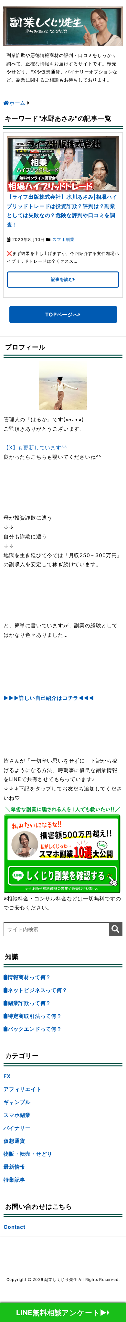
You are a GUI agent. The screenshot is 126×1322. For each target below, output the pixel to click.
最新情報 (14, 1166)
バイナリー (17, 1128)
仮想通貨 (14, 1141)
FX (7, 1076)
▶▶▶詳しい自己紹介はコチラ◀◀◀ (49, 698)
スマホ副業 (63, 239)
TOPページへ (62, 314)
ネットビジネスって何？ (38, 990)
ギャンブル (17, 1102)
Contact (15, 1227)
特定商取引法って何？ (35, 1016)
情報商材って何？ (29, 977)
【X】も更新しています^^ (35, 447)
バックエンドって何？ (35, 1029)
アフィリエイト (23, 1089)
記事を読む (62, 279)
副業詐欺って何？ (29, 1003)
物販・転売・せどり (28, 1154)
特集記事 (14, 1179)
